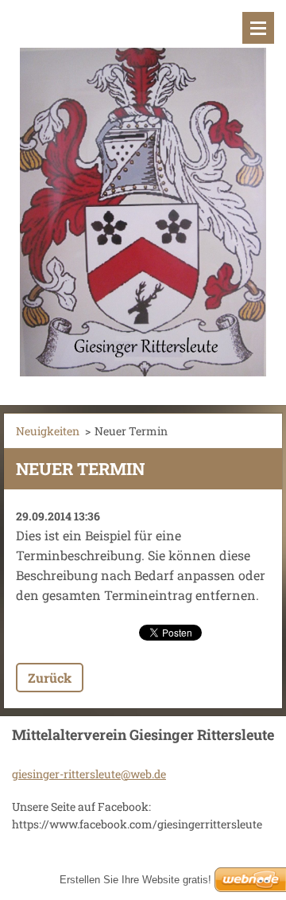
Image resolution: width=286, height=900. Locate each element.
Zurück (50, 677)
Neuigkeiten (47, 430)
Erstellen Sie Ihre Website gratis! (135, 880)
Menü (258, 28)
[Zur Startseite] (143, 192)
